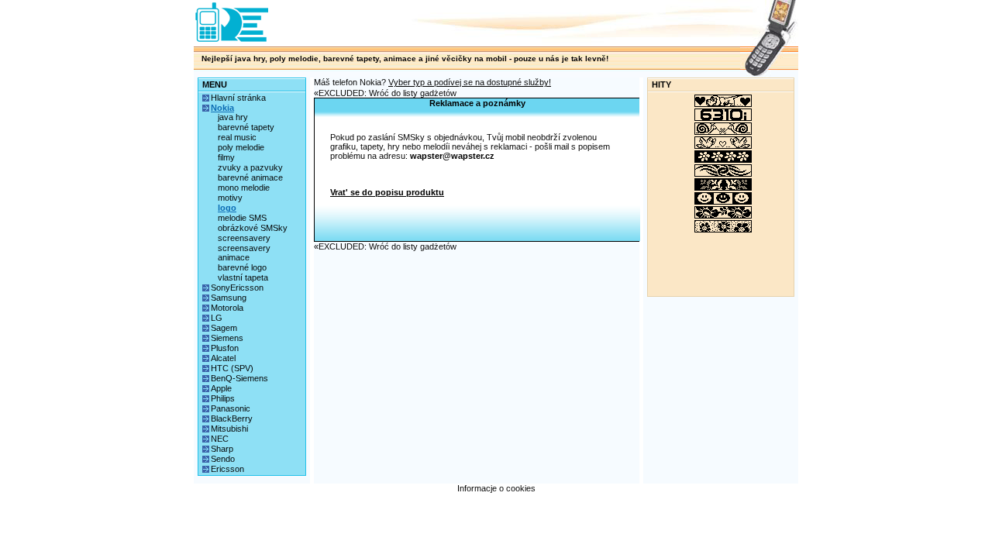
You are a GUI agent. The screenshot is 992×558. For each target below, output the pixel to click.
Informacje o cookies (496, 488)
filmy (226, 157)
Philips (223, 398)
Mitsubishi (229, 428)
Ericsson (227, 469)
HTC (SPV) (232, 368)
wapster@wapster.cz (452, 155)
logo (227, 207)
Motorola (227, 307)
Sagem (224, 327)
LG (216, 317)
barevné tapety (246, 127)
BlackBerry (232, 418)
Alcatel (223, 358)
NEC (220, 438)
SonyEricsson (237, 287)
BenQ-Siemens (239, 378)
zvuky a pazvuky (250, 167)
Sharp (222, 448)
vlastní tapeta (243, 277)
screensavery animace (244, 252)
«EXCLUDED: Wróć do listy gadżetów (385, 93)
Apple (221, 388)
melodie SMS (242, 217)
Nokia (222, 107)
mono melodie (244, 187)
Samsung (228, 297)
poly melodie (241, 147)
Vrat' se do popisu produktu (387, 192)
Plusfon (225, 348)
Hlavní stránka (238, 97)
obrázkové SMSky (253, 227)
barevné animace (250, 177)
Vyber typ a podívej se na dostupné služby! (469, 82)
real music (237, 137)
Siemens (227, 338)
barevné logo (242, 267)
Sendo (223, 458)
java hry (233, 117)
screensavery (244, 238)
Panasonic (230, 408)
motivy (230, 197)
